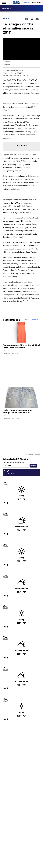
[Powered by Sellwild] (37, 454)
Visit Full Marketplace (32, 320)
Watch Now (36, 2)
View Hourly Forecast (11, 474)
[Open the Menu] (4, 3)
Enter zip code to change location (14, 462)
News (6, 18)
